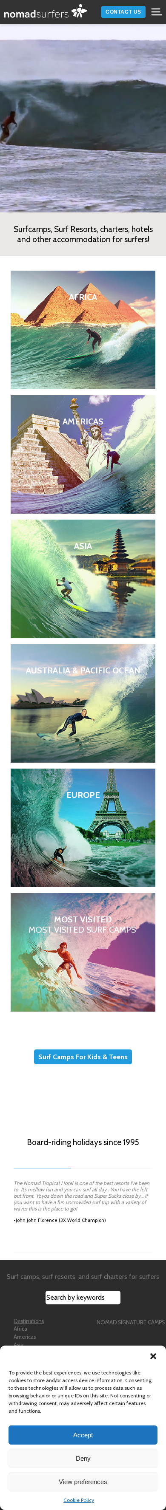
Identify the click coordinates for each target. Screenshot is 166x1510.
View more (83, 330)
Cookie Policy (78, 1500)
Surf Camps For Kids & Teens (83, 1057)
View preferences (83, 1481)
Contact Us (123, 12)
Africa (20, 1329)
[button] (153, 1356)
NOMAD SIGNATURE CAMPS (131, 1322)
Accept (83, 1435)
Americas (25, 1337)
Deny (83, 1458)
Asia (18, 1345)
